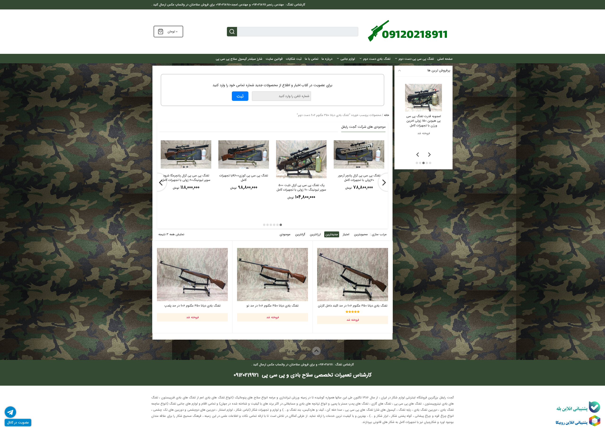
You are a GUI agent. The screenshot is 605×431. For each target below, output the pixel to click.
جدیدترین (331, 234)
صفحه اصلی (445, 58)
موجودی (285, 234)
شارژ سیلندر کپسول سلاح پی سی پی (239, 58)
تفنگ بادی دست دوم (376, 58)
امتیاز (346, 234)
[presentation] (158, 182)
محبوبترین (361, 234)
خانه (386, 115)
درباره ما (327, 58)
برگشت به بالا (298, 350)
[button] (281, 224)
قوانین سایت (274, 58)
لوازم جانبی (348, 58)
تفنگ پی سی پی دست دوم (416, 58)
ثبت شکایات (294, 58)
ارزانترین (315, 234)
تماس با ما (311, 58)
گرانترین (300, 234)
